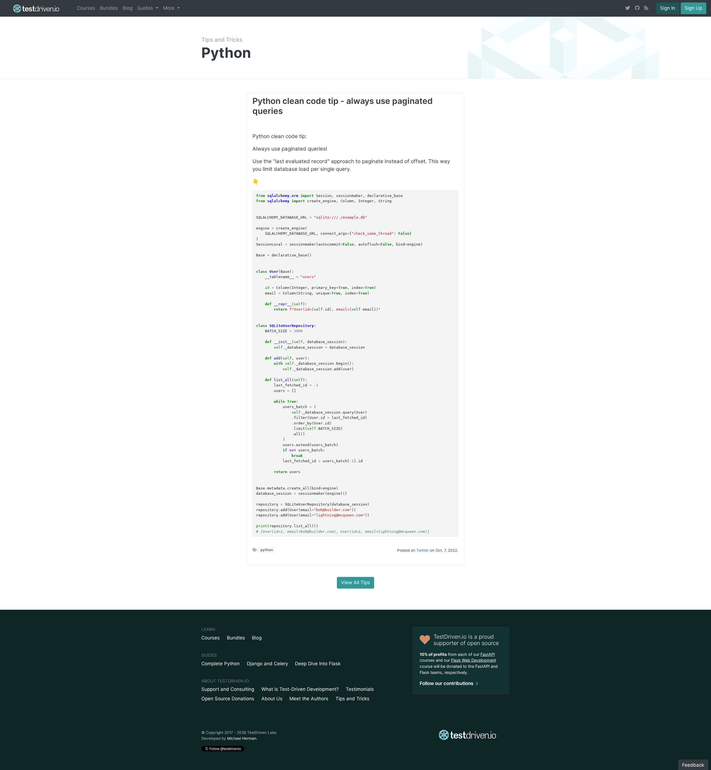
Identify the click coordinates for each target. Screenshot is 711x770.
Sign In (667, 8)
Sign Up (693, 8)
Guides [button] (145, 8)
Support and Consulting (227, 689)
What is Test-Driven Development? (300, 689)
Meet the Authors (308, 698)
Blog (127, 8)
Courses (86, 8)
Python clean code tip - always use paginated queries (342, 106)
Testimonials (360, 689)
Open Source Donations (227, 698)
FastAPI (487, 654)
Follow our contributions (446, 683)
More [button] (169, 8)
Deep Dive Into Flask (318, 663)
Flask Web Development (473, 660)
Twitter (422, 550)
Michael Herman (241, 738)
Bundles (109, 8)
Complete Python (220, 663)
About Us (271, 698)
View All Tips (355, 582)
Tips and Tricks (221, 39)
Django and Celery (267, 663)
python (267, 550)
